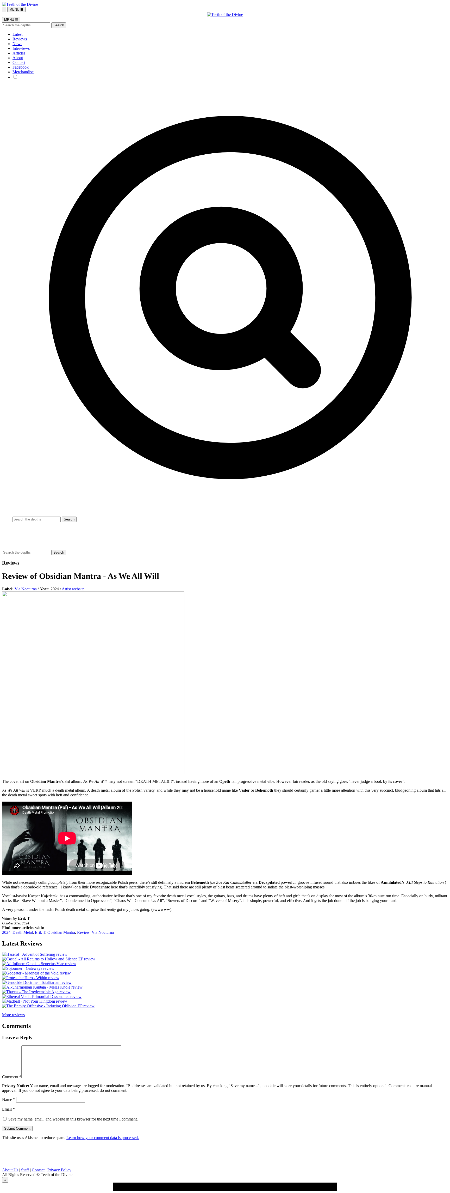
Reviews (19, 39)
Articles (18, 53)
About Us (10, 1170)
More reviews (13, 1015)
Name (8, 1099)
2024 (6, 932)
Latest (17, 34)
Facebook (20, 67)
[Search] (4, 9)
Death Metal (22, 932)
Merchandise (23, 72)
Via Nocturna (26, 589)
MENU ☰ (16, 9)
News (17, 43)
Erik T (40, 932)
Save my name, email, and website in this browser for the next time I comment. (73, 1119)
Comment (11, 1077)
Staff (25, 1170)
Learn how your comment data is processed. (102, 1137)
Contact (18, 62)
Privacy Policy (59, 1170)
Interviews (21, 48)
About (17, 58)
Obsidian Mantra (61, 932)
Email (8, 1109)
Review (83, 932)
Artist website (73, 589)
